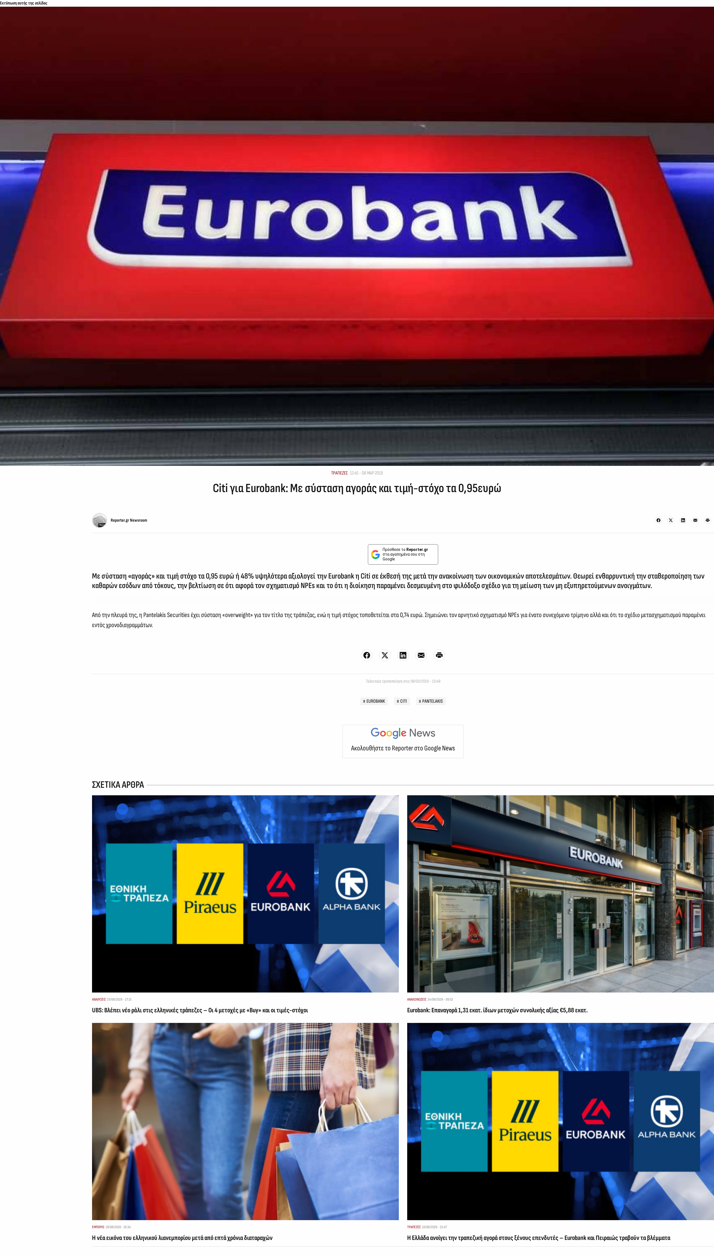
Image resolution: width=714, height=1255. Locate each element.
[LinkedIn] (683, 520)
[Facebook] (658, 520)
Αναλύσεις (99, 999)
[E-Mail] (695, 520)
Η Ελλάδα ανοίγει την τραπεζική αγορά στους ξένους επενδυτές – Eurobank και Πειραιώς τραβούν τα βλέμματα (538, 1238)
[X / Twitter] (670, 520)
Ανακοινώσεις (416, 999)
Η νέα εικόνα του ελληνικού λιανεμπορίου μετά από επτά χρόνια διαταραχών (182, 1238)
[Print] (707, 520)
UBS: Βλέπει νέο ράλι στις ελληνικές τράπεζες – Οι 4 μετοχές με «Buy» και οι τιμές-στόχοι (200, 1010)
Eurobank (375, 701)
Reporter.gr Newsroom (129, 520)
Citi (403, 701)
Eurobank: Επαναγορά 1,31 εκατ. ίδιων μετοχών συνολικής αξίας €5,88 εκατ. (497, 1010)
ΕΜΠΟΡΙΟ (98, 1227)
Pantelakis (432, 701)
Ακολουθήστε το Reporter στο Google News (403, 748)
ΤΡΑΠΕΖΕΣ (339, 473)
